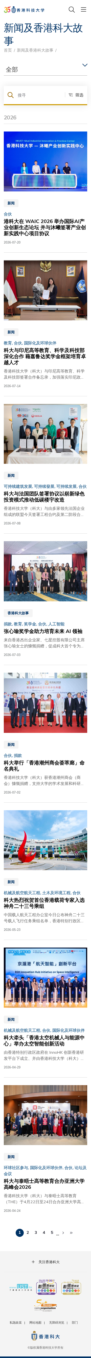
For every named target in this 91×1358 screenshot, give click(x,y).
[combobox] (45, 69)
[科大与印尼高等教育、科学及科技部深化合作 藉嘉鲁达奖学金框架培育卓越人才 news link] (45, 324)
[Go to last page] (71, 1233)
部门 (75, 1322)
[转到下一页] (63, 1233)
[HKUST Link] (24, 9)
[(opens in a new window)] (46, 1288)
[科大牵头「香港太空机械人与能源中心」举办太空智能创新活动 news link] (45, 1009)
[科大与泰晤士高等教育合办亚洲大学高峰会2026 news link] (45, 1149)
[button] (74, 95)
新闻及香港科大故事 (35, 50)
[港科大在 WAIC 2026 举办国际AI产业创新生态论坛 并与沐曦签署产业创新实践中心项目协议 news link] (45, 188)
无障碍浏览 (56, 1322)
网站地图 (35, 1322)
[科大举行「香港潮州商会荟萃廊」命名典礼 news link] (45, 734)
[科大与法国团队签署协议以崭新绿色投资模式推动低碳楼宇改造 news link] (45, 465)
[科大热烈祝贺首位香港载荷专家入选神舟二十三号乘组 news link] (45, 871)
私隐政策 (16, 1322)
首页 (8, 50)
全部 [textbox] (12, 69)
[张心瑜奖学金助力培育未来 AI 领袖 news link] (45, 599)
